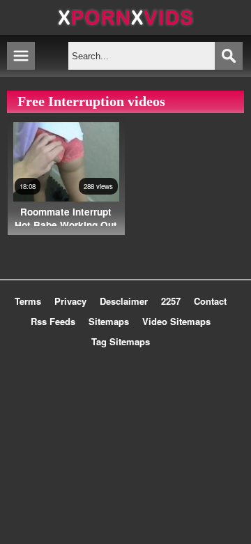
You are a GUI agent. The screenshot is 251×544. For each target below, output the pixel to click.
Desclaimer (124, 301)
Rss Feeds (53, 321)
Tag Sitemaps (120, 341)
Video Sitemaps (176, 321)
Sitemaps (109, 321)
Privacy (70, 301)
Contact (210, 301)
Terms (28, 301)
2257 (171, 301)
